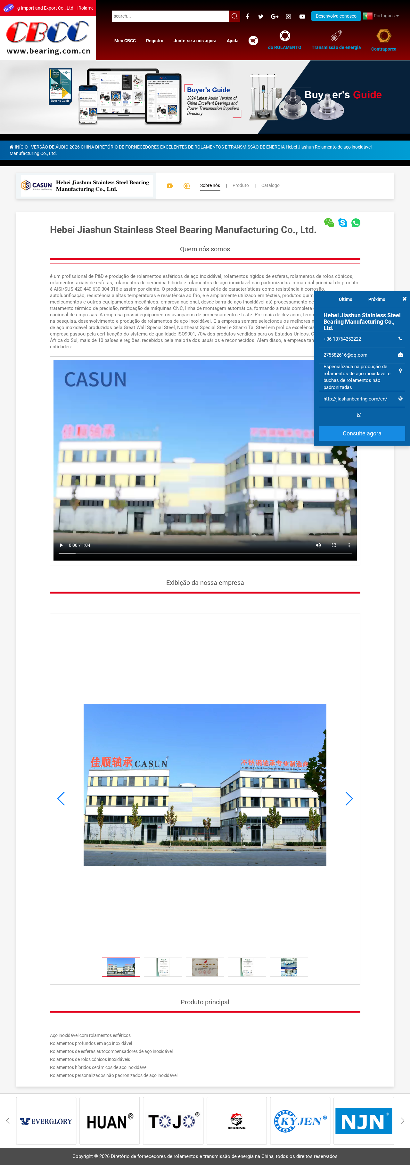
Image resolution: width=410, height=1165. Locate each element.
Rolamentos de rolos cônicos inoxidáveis (90, 1059)
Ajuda (233, 40)
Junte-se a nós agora (195, 40)
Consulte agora (362, 433)
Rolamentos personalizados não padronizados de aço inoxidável (113, 1075)
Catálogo (270, 185)
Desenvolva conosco (336, 16)
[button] (349, 799)
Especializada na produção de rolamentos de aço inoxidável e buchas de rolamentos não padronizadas (357, 377)
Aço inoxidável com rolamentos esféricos (90, 1035)
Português (384, 15)
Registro (154, 40)
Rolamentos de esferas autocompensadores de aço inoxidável (111, 1051)
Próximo (376, 299)
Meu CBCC (125, 40)
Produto (241, 185)
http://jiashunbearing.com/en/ (355, 399)
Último (345, 299)
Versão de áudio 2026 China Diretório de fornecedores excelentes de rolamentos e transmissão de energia (158, 147)
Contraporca (384, 49)
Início (21, 147)
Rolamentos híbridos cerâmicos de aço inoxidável (98, 1067)
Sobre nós (210, 185)
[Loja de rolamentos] (253, 40)
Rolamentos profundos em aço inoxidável (91, 1043)
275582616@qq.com (345, 355)
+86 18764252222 (342, 339)
